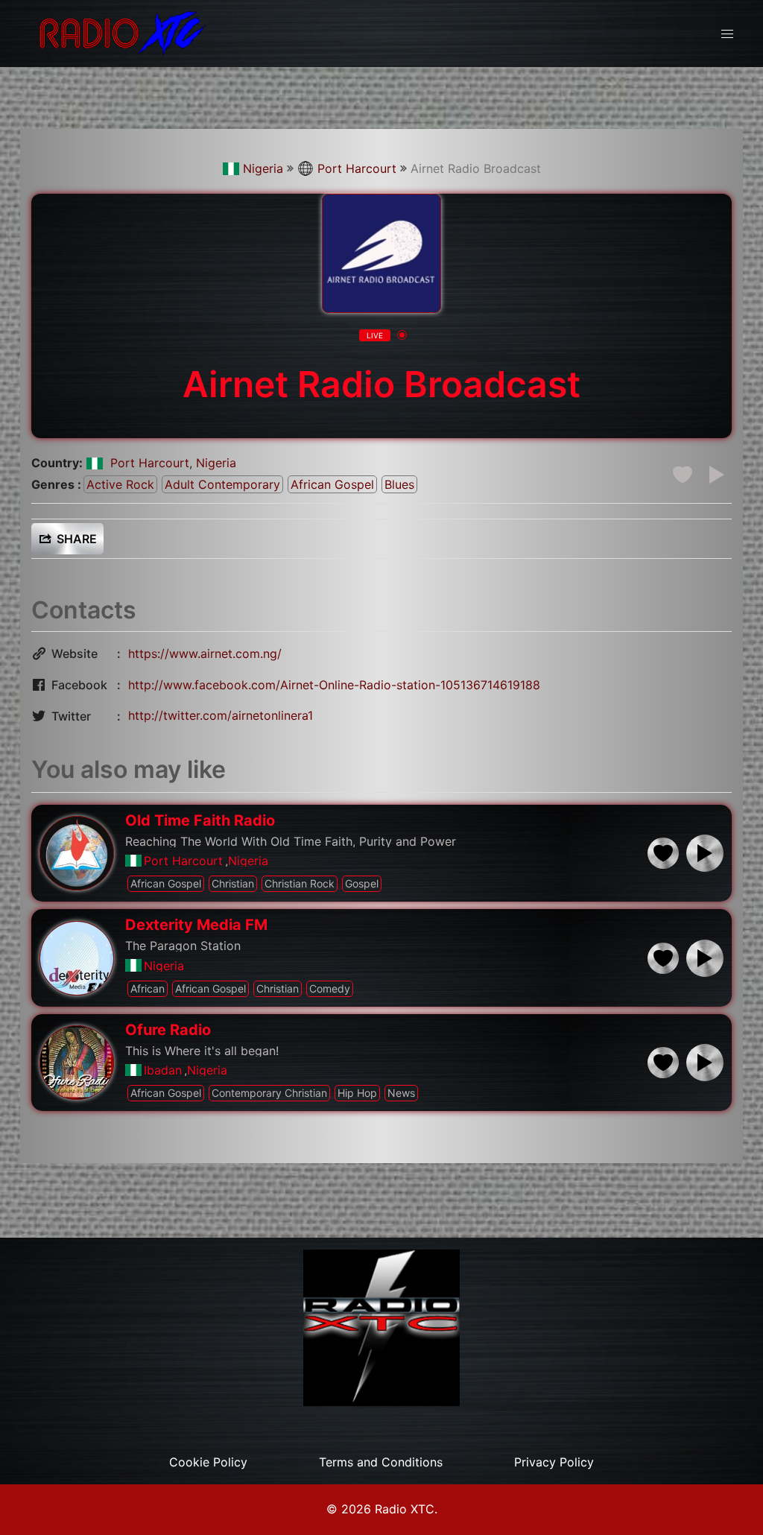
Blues (399, 484)
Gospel (362, 883)
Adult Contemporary (222, 484)
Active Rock (120, 484)
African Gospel (332, 484)
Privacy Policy (554, 1462)
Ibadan (163, 1070)
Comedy (329, 988)
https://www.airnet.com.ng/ (205, 653)
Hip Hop (357, 1092)
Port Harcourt (356, 168)
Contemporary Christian (269, 1092)
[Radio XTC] (119, 32)
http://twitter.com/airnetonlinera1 (220, 715)
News (401, 1092)
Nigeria (263, 168)
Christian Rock (300, 883)
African (147, 988)
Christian (233, 883)
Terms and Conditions (381, 1462)
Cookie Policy (208, 1462)
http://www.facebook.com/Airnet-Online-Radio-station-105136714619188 (334, 684)
